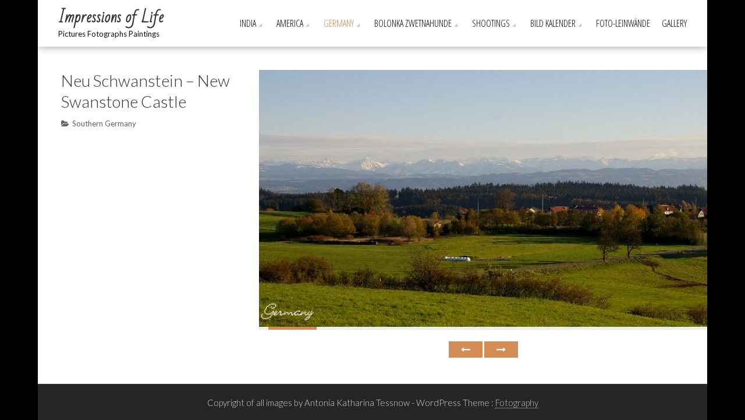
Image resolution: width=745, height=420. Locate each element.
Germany (339, 23)
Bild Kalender (553, 23)
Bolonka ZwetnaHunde (413, 23)
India (248, 23)
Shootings (491, 23)
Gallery (674, 23)
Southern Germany (104, 123)
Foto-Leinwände (623, 23)
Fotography (516, 402)
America (289, 23)
